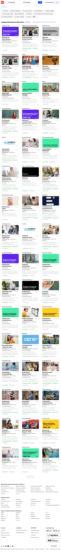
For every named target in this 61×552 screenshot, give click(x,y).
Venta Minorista (38, 10)
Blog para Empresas (5, 535)
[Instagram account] (3, 546)
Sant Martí (48, 499)
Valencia (32, 512)
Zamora (2, 516)
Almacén (30, 13)
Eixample (3, 499)
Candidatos (3, 537)
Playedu (23, 54)
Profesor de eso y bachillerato (7, 488)
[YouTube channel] (8, 546)
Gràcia (2, 503)
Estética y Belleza (50, 10)
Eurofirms (4, 137)
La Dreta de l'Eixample (36, 501)
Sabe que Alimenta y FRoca (7, 195)
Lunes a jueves (49, 489)
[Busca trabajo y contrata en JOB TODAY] (2, 2)
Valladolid (33, 516)
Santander (48, 518)
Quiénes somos (34, 532)
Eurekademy (44, 195)
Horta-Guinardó (4, 505)
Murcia (17, 516)
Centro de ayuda (34, 537)
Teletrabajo (48, 488)
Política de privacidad (29, 549)
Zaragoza (48, 516)
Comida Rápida (20, 13)
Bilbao (17, 514)
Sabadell (3, 520)
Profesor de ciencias (50, 486)
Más (34, 16)
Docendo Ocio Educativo (7, 252)
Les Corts (48, 501)
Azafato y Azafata (20, 16)
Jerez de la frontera (35, 518)
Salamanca (3, 518)
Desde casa (3, 489)
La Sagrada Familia (5, 507)
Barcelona (18, 512)
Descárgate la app (35, 530)
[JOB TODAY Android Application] (56, 531)
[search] (40, 2)
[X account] (10, 546)
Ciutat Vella (33, 499)
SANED (3, 81)
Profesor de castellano (21, 488)
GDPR (47, 549)
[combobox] (16, 2)
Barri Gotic (33, 505)
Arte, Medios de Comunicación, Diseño (44, 13)
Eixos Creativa (45, 54)
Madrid (2, 512)
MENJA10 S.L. (25, 333)
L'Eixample (18, 499)
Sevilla (2, 514)
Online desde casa (20, 489)
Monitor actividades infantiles (37, 491)
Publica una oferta (5, 532)
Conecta (3, 493)
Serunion (24, 81)
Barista (29, 16)
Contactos (33, 535)
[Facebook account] (5, 546)
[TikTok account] (1, 546)
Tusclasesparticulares (6, 108)
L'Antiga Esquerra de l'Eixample (53, 505)
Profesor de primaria (20, 486)
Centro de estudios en (21, 491)
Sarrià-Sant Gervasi (5, 501)
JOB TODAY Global (20, 532)
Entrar (57, 2)
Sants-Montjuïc (19, 501)
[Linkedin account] (12, 546)
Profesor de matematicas (36, 486)
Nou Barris (18, 505)
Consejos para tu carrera (21, 530)
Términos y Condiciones (39, 549)
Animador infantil (5, 486)
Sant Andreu (19, 503)
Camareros (5, 10)
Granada (48, 514)
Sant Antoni (33, 503)
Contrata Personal (49, 2)
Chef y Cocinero (28, 10)
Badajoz (32, 514)
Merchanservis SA (5, 25)
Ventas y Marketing (16, 10)
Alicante (18, 518)
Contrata (3, 530)
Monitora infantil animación (52, 491)
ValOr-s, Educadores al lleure (48, 137)
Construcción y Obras (8, 13)
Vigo (47, 512)
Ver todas (18, 493)
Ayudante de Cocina (8, 16)
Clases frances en (5, 491)
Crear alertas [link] (27, 22)
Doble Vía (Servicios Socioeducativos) (30, 25)
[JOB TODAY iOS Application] (49, 531)
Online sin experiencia (36, 489)
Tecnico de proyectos (35, 488)
